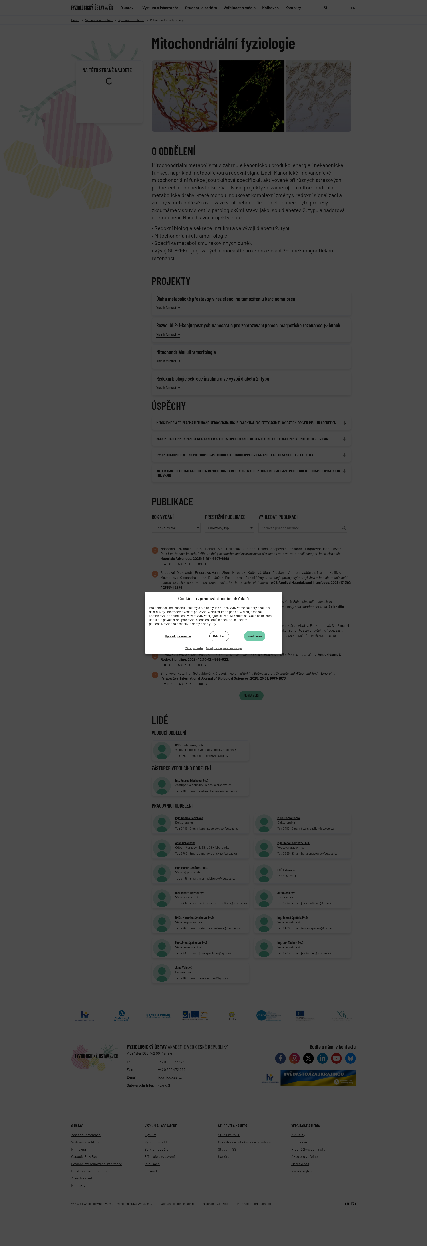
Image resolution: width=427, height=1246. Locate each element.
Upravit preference (178, 636)
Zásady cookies (194, 648)
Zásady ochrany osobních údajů (224, 648)
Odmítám (219, 636)
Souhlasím (255, 636)
